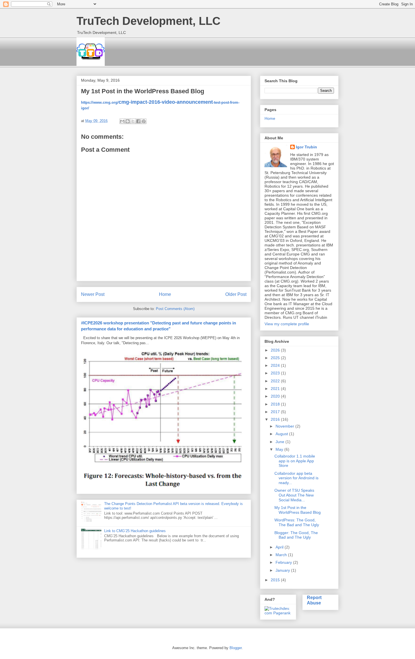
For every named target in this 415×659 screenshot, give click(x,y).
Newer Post (92, 294)
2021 (276, 388)
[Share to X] (133, 121)
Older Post (235, 294)
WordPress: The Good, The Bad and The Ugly (296, 522)
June (280, 441)
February (284, 562)
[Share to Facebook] (138, 121)
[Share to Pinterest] (144, 121)
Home (165, 294)
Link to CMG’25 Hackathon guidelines (135, 531)
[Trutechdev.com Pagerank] (278, 613)
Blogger (236, 648)
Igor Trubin (306, 147)
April (280, 547)
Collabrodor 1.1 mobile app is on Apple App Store (294, 461)
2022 (276, 381)
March (282, 554)
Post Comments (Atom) (175, 309)
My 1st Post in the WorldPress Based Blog (297, 510)
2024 (276, 365)
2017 (276, 411)
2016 (276, 419)
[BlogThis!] (127, 121)
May (280, 449)
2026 (276, 350)
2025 (276, 357)
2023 (276, 373)
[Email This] (122, 121)
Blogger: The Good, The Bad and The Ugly (296, 535)
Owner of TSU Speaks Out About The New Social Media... (294, 495)
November (285, 426)
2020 (276, 396)
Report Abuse (314, 600)
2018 (276, 404)
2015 (276, 580)
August (282, 434)
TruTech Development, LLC (148, 21)
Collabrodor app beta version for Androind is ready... (296, 478)
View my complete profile (287, 324)
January (283, 570)
